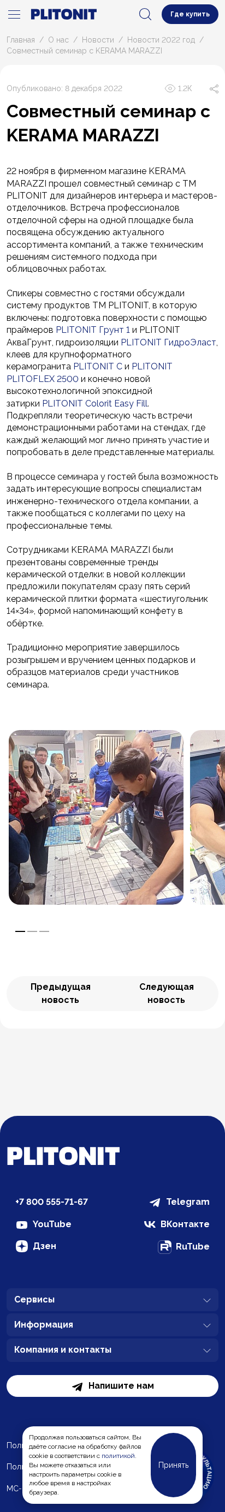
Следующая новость (166, 993)
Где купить (190, 14)
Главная (21, 39)
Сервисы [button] (34, 1299)
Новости (98, 39)
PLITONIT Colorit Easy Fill (94, 403)
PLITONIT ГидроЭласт (168, 342)
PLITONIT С (97, 366)
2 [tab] (32, 931)
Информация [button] (43, 1324)
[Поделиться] (214, 88)
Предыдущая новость (61, 993)
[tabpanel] (96, 817)
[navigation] (14, 14)
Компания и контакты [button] (62, 1349)
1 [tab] (20, 931)
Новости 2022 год (161, 39)
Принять (173, 1465)
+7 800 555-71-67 (51, 1202)
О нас (58, 39)
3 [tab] (44, 931)
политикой (118, 1456)
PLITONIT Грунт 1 (93, 330)
